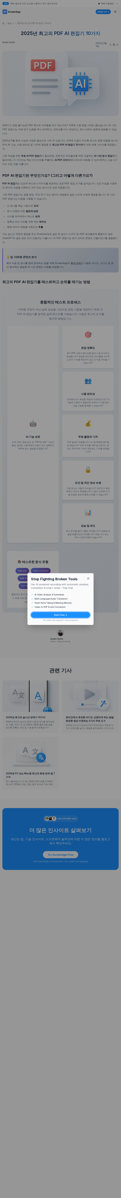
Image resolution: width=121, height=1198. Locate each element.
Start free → (59, 615)
